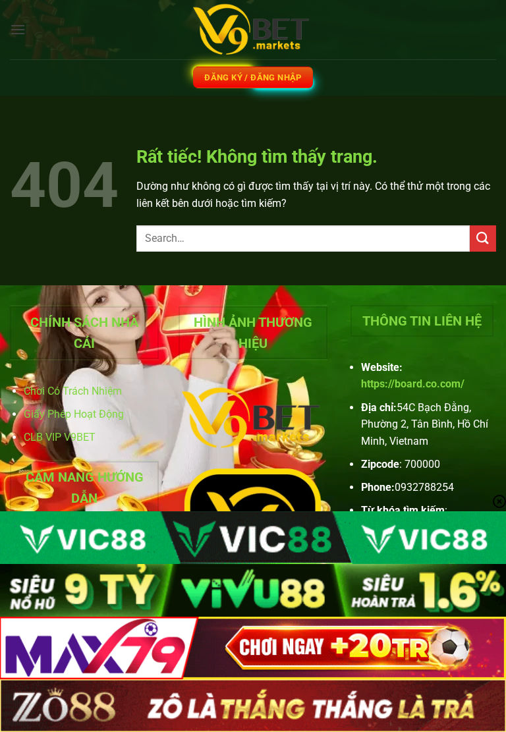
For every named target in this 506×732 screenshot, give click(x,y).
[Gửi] (483, 238)
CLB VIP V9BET (60, 437)
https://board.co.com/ (412, 384)
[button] (18, 29)
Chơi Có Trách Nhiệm (73, 391)
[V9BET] (253, 29)
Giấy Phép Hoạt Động (74, 414)
